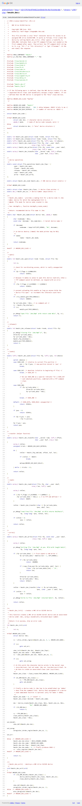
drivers (67, 10)
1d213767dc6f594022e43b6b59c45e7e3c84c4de (40, 10)
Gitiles (12, 803)
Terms (23, 803)
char (4, 12)
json (78, 803)
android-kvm (7, 10)
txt (73, 803)
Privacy (17, 803)
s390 (74, 10)
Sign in (78, 3)
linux (17, 10)
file (43, 17)
